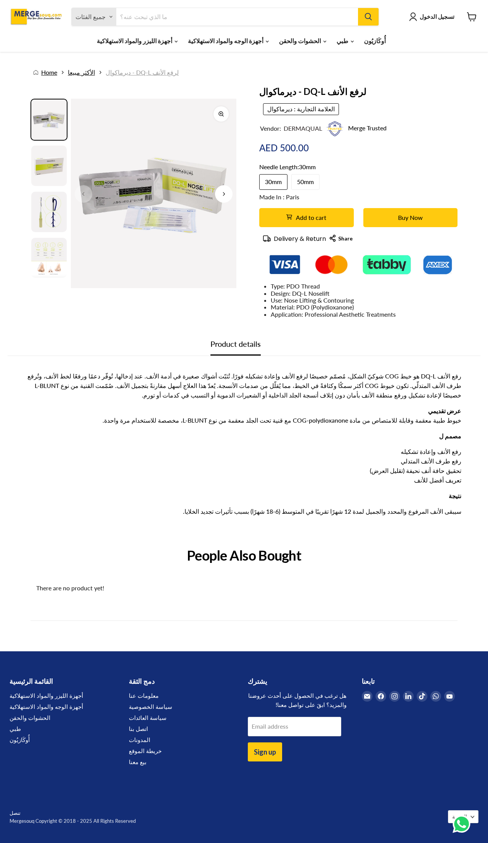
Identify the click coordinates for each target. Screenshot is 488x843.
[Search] (368, 17)
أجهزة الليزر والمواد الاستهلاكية (135, 40)
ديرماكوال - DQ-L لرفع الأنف (142, 72)
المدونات (139, 739)
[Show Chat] (463, 824)
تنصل (15, 813)
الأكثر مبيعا (81, 72)
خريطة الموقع (145, 750)
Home (49, 72)
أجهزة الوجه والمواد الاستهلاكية (226, 40)
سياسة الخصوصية (150, 706)
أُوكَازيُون (375, 40)
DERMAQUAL (303, 128)
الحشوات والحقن (300, 40)
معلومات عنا (144, 695)
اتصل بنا (138, 728)
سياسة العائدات (148, 717)
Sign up (265, 752)
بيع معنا (137, 761)
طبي (343, 40)
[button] (224, 194)
